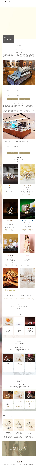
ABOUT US (15, 464)
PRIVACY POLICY (30, 464)
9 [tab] (23, 336)
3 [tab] (15, 336)
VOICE (5, 464)
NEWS (12, 464)
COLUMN (8, 464)
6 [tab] (19, 336)
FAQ (18, 464)
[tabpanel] (7, 326)
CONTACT (21, 464)
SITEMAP (25, 464)
